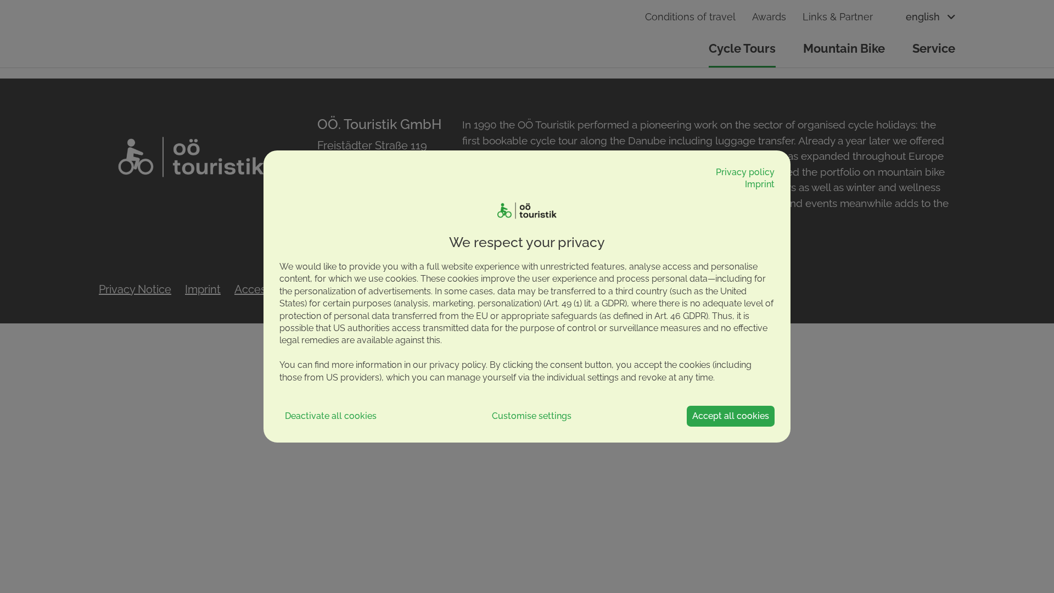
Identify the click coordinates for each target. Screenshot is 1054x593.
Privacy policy (745, 172)
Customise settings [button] (531, 416)
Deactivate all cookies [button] (331, 416)
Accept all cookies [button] (730, 416)
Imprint (760, 184)
